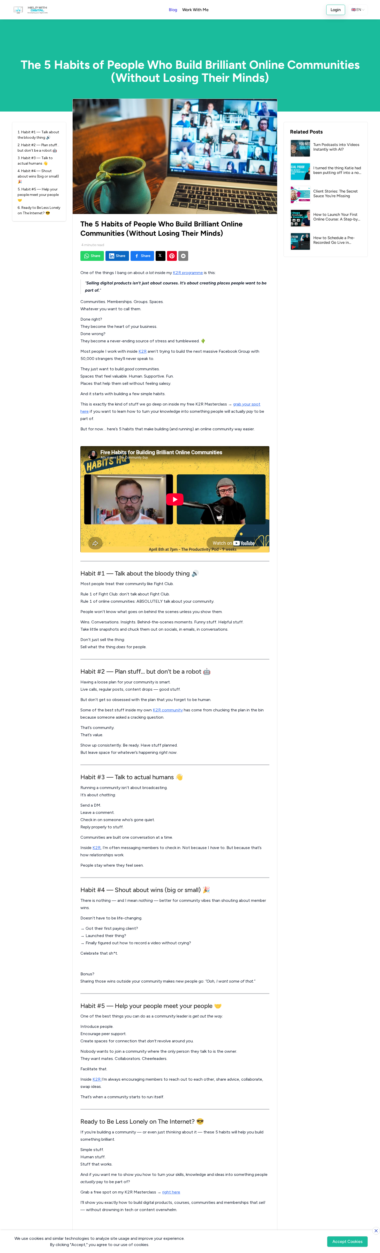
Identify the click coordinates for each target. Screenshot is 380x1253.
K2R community (168, 709)
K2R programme (188, 272)
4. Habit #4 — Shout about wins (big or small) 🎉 (38, 176)
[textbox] (174, 746)
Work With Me (195, 9)
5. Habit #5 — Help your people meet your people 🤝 (38, 194)
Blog (173, 9)
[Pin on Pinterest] (172, 256)
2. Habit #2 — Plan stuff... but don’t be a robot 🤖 (38, 148)
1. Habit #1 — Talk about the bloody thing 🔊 (38, 135)
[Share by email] (183, 256)
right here (171, 1192)
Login (336, 9)
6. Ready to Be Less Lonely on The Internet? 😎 (39, 210)
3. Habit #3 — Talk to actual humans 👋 (35, 161)
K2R (143, 351)
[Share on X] (160, 256)
